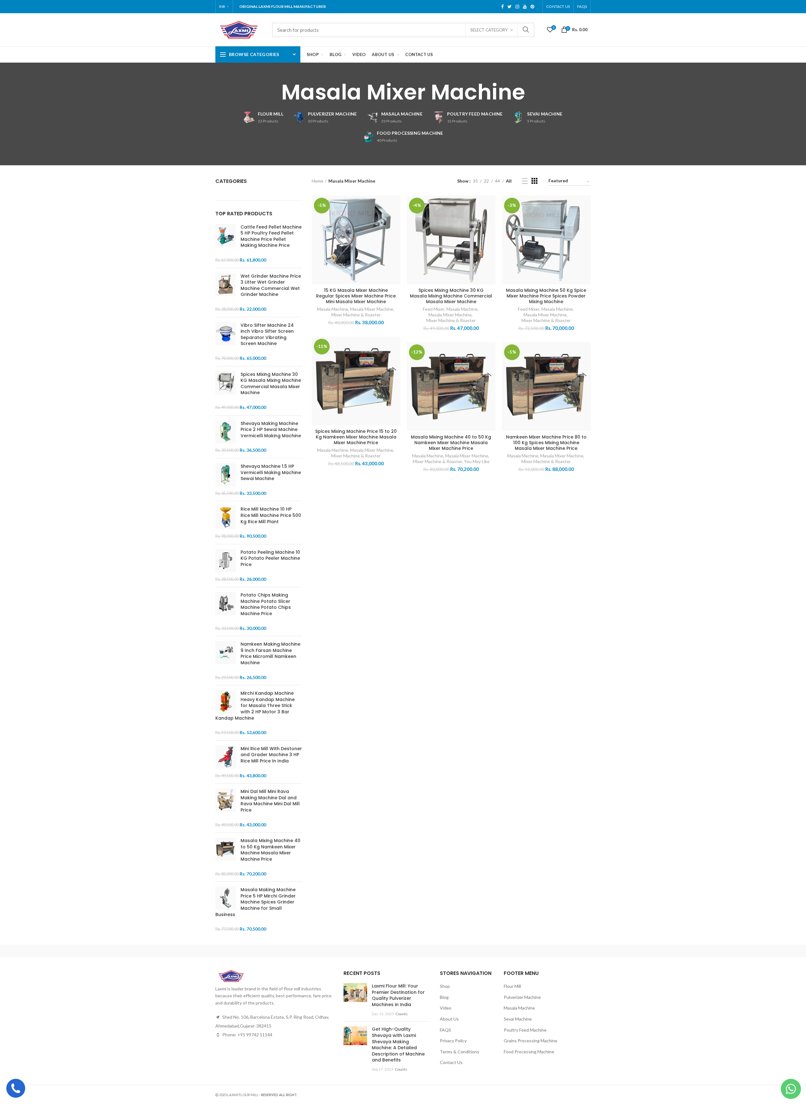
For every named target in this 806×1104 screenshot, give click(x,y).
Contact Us (558, 6)
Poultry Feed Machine (525, 1030)
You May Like (477, 461)
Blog (444, 997)
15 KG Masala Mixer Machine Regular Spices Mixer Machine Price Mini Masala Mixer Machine (356, 296)
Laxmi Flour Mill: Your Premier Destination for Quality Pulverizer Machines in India (398, 995)
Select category (489, 29)
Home (317, 181)
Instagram (517, 7)
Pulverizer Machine (522, 997)
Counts (401, 1013)
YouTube (525, 7)
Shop (445, 986)
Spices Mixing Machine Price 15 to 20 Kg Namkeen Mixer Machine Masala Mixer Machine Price (356, 437)
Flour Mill (512, 986)
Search (526, 30)
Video (445, 1008)
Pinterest (532, 7)
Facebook (502, 7)
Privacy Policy (453, 1040)
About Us (449, 1019)
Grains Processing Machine (530, 1040)
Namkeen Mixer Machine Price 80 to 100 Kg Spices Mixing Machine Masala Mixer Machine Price (546, 442)
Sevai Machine (518, 1019)
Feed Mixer (434, 309)
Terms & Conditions (459, 1051)
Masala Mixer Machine (371, 309)
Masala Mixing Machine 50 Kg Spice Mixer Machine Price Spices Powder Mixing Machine (546, 296)
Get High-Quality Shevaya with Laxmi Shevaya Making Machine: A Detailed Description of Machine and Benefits (398, 1044)
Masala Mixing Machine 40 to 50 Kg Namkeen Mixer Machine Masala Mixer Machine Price (451, 442)
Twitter (510, 7)
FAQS (582, 6)
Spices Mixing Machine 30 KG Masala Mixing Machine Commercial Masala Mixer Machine (451, 296)
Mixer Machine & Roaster (356, 314)
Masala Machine (332, 309)
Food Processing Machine (529, 1051)
